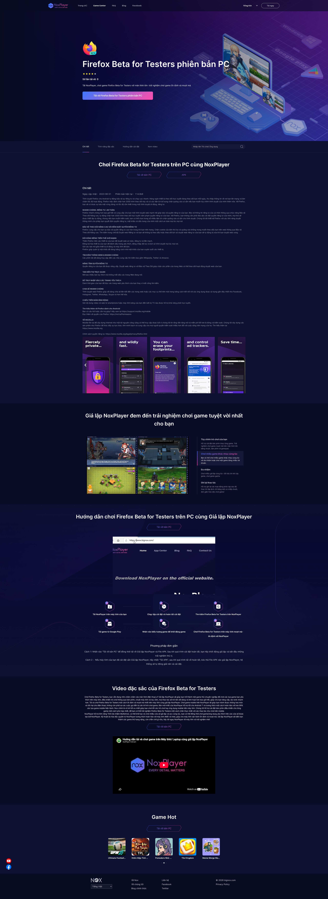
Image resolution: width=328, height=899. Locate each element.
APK (184, 175)
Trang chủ (82, 5)
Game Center (99, 5)
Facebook (137, 5)
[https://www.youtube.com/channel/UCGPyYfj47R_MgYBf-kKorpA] (8, 860)
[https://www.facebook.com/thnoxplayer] (8, 867)
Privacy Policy (223, 884)
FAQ (114, 5)
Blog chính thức (138, 888)
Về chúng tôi (137, 884)
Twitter (165, 888)
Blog (124, 5)
